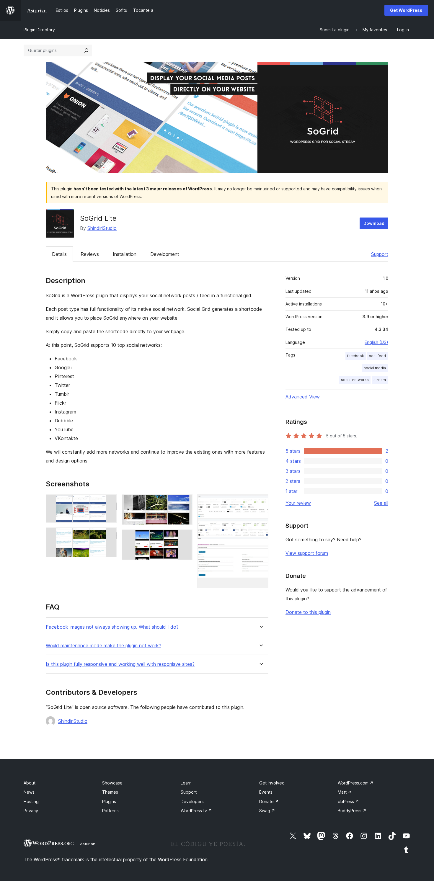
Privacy (31, 810)
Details (59, 254)
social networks (355, 379)
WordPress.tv (196, 810)
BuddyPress (352, 810)
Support (379, 254)
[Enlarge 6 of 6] (260, 552)
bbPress (348, 801)
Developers (192, 801)
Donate (269, 801)
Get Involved (272, 782)
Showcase (112, 782)
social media (375, 368)
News (29, 792)
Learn (186, 782)
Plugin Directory (39, 29)
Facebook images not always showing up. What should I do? (112, 627)
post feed (377, 356)
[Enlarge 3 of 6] (184, 502)
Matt (345, 792)
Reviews (90, 254)
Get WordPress (406, 10)
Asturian (87, 843)
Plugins (109, 801)
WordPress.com (355, 782)
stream (379, 379)
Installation (124, 254)
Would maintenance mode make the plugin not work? (103, 645)
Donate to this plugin (308, 612)
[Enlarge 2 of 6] (109, 535)
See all (381, 503)
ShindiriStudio (102, 228)
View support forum (306, 553)
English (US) (376, 342)
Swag (267, 810)
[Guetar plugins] (86, 50)
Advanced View (302, 397)
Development (164, 254)
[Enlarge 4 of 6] (184, 537)
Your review (298, 503)
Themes (110, 792)
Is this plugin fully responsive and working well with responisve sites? (120, 664)
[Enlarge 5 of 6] (260, 502)
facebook (355, 356)
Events (266, 792)
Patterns (110, 810)
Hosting (31, 801)
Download (373, 223)
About (29, 782)
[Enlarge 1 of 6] (109, 502)
